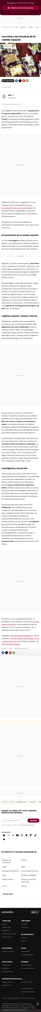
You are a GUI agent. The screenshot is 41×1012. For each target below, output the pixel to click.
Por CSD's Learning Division (20, 636)
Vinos (37, 27)
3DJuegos (24, 924)
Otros (11, 648)
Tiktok (35, 835)
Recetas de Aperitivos (10, 871)
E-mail (27, 80)
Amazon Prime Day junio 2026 (28, 880)
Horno (4, 886)
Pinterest (26, 835)
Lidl (16, 27)
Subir (33, 912)
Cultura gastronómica (29, 871)
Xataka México (7, 982)
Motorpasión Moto (27, 954)
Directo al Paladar (8, 951)
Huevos (24, 886)
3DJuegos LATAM (26, 982)
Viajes (23, 867)
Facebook (16, 80)
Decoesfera (6, 968)
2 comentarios (9, 80)
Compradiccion (7, 971)
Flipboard (23, 80)
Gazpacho (32, 802)
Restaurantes (7, 879)
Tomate (30, 27)
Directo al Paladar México (11, 998)
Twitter (20, 80)
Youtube (17, 835)
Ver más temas (8, 894)
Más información (33, 1010)
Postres (24, 860)
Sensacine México (27, 988)
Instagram (21, 835)
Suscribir (33, 820)
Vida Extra (24, 927)
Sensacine (24, 938)
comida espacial (22, 648)
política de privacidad (28, 825)
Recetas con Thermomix (7, 861)
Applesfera (6, 930)
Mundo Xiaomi (7, 937)
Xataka (4, 924)
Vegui (4, 867)
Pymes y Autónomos (28, 968)
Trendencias (6, 965)
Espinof (23, 941)
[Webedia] (8, 913)
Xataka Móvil (6, 927)
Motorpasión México (28, 998)
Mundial (22, 27)
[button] (11, 95)
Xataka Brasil (6, 985)
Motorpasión (25, 951)
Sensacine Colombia (28, 992)
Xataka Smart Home (9, 934)
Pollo (4, 875)
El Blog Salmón (26, 965)
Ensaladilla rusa (21, 802)
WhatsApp (4, 835)
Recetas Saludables (28, 875)
